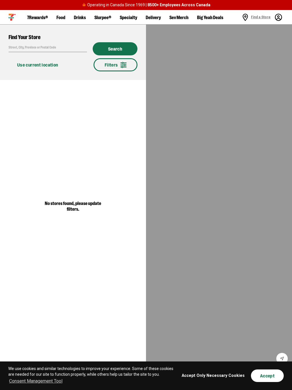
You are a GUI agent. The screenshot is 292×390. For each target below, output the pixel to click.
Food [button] (60, 17)
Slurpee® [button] (102, 17)
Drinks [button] (80, 17)
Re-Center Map (282, 358)
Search (115, 49)
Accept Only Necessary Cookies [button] (213, 375)
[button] (12, 17)
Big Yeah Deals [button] (210, 17)
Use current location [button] (37, 64)
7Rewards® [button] (37, 17)
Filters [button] (111, 64)
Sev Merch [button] (178, 17)
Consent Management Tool (35, 381)
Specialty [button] (128, 17)
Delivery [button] (153, 17)
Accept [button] (267, 375)
